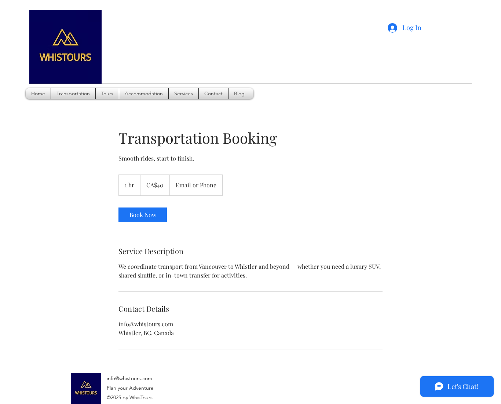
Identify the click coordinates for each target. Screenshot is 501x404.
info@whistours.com (129, 378)
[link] (142, 214)
